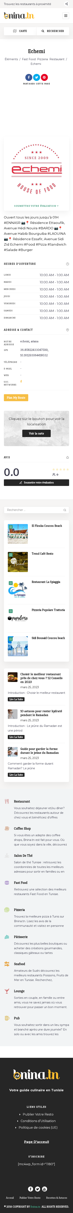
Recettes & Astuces (56, 1197)
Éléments (11, 59)
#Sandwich (56, 244)
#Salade (11, 250)
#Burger (25, 250)
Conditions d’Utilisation (38, 1121)
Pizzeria (42, 59)
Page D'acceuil (36, 1142)
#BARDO (45, 228)
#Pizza (41, 244)
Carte (22, 31)
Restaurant (56, 59)
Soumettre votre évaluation (35, 206)
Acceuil (10, 1197)
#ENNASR (12, 223)
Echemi (16, 244)
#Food (29, 244)
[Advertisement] (36, 106)
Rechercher (55, 31)
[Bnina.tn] (19, 15)
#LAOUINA (56, 234)
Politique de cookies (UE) (38, 1127)
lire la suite (16, 699)
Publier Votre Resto (38, 1114)
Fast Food (29, 59)
